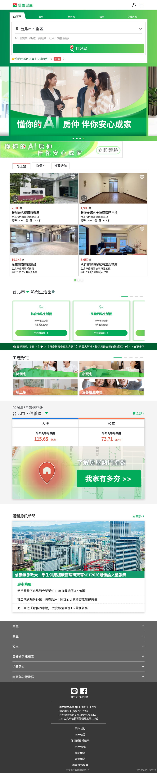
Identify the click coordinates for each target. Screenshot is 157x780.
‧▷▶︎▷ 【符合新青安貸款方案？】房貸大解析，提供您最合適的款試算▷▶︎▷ (73, 346)
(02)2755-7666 (80, 711)
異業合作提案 (80, 765)
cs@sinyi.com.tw (86, 715)
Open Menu (141, 5)
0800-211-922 (88, 707)
